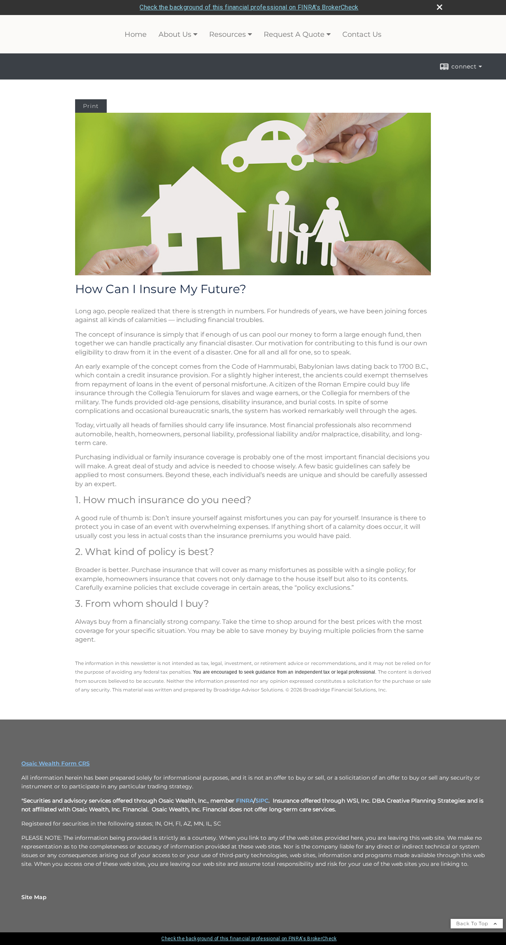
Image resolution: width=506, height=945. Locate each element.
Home (136, 34)
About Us (175, 34)
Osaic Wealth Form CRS (55, 763)
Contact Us (361, 34)
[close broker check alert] (439, 7)
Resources (227, 34)
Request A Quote (294, 34)
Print (91, 106)
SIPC (261, 800)
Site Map (34, 897)
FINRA (244, 800)
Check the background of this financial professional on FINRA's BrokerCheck (249, 7)
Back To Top (473, 923)
